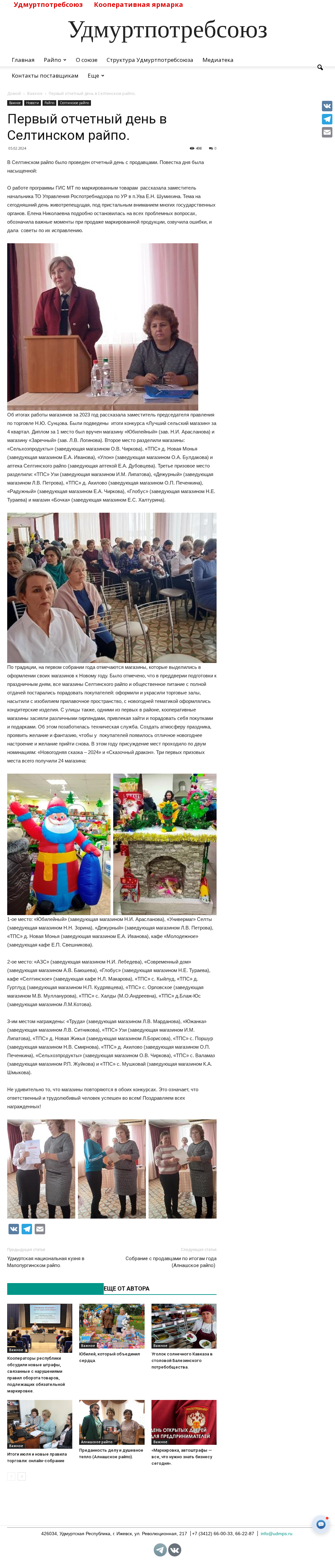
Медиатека (218, 60)
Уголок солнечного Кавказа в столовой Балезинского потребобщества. (182, 1361)
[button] (320, 68)
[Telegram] (327, 119)
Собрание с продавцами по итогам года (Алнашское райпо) (171, 1262)
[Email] (327, 132)
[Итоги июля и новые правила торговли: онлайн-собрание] (39, 1424)
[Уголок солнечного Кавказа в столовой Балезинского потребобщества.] (184, 1326)
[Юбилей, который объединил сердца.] (111, 1326)
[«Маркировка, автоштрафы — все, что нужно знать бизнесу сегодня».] (184, 1422)
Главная (23, 60)
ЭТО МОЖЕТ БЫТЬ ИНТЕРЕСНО (52, 1288)
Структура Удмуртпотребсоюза (150, 60)
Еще (93, 75)
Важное (15, 103)
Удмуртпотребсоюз (48, 4)
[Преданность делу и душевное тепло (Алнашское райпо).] (111, 1422)
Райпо (52, 60)
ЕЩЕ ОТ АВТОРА (127, 1288)
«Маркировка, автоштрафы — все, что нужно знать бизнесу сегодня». (181, 1457)
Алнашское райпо (97, 1442)
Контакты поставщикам (45, 75)
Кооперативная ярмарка (138, 4)
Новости (32, 103)
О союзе (86, 60)
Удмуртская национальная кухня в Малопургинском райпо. (45, 1262)
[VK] (327, 106)
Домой (14, 93)
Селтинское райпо (74, 103)
